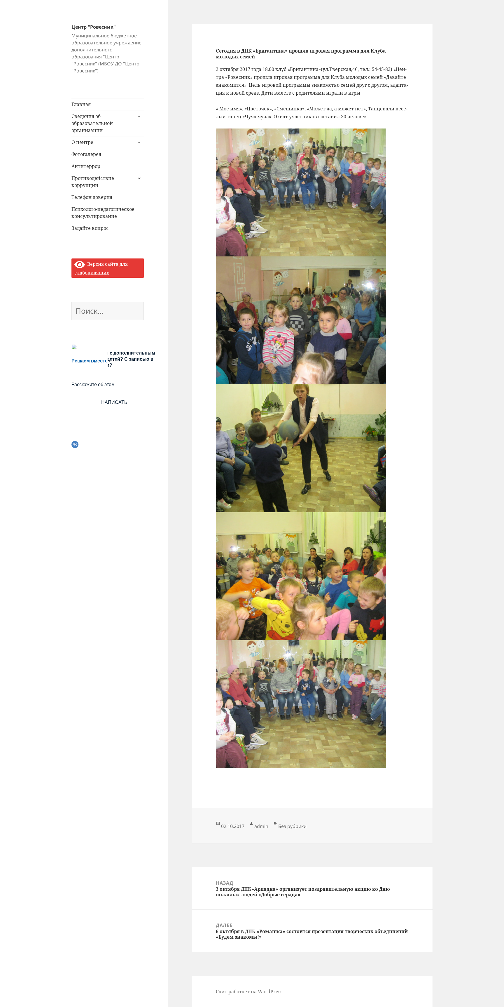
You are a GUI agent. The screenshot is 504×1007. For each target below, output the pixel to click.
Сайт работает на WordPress (249, 991)
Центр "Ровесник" (93, 27)
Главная (81, 104)
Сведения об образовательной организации (92, 123)
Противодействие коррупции (92, 181)
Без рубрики (292, 826)
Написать (114, 402)
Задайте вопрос (89, 228)
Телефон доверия (91, 197)
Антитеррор (85, 166)
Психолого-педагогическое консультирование (102, 212)
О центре (82, 142)
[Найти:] (107, 312)
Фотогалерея (86, 154)
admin (261, 826)
